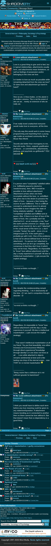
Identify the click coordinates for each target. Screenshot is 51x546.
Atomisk (16, 498)
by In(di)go (31, 487)
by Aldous (32, 493)
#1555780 (16, 283)
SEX (6, 489)
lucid (15, 281)
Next (35, 36)
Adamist (16, 176)
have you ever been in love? (17, 496)
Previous (19, 36)
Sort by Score (18, 518)
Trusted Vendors (40, 16)
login (43, 43)
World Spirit (17, 450)
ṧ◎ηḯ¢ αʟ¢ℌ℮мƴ (25, 164)
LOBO (15, 477)
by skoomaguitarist (35, 473)
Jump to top (5, 430)
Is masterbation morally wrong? (19, 455)
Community (13, 8)
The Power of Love (13, 469)
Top (49, 111)
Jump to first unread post (10, 55)
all (11, 448)
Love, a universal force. (15, 476)
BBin (14, 484)
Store (26, 18)
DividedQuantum (20, 512)
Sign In (19, 13)
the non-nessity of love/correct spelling (22, 462)
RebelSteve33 (17, 491)
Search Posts (25, 16)
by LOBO (32, 480)
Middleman (11, 512)
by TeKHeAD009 (34, 459)
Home (3, 8)
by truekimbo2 (33, 466)
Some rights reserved (39, 540)
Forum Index (11, 16)
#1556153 (16, 400)
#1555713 (16, 118)
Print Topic (27, 518)
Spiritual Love (11, 482)
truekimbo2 (17, 464)
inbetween (16, 457)
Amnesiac (17, 116)
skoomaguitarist (18, 471)
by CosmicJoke (33, 452)
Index (28, 36)
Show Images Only (7, 518)
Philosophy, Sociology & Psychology (32, 34)
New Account (31, 13)
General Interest (11, 34)
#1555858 (16, 320)
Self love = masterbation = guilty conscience (24, 446)
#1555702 (16, 59)
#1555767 (16, 178)
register (7, 46)
